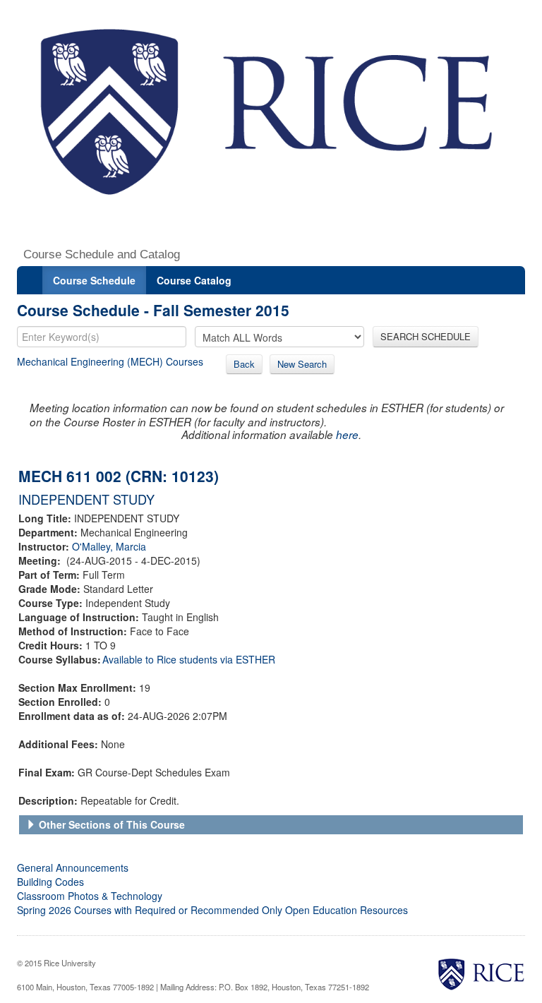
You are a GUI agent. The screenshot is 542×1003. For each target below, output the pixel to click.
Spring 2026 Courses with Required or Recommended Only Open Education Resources (212, 910)
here (347, 434)
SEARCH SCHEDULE (425, 336)
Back (244, 364)
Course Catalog (194, 280)
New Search (302, 364)
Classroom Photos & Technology (89, 896)
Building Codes (50, 882)
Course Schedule (94, 280)
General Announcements (72, 867)
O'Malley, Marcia (109, 546)
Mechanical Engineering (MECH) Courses (110, 361)
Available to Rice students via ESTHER (188, 659)
